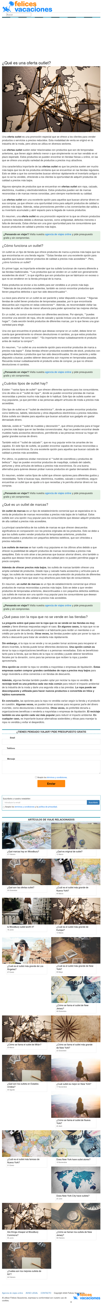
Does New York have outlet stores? (73, 1159)
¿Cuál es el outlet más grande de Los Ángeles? (25, 967)
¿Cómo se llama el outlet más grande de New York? (74, 1046)
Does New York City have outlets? (72, 1195)
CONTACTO (46, 1293)
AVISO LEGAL (32, 1293)
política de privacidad (48, 806)
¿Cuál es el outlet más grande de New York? (74, 967)
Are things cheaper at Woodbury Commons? (22, 1233)
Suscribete (93, 802)
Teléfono (11, 748)
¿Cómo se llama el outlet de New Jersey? (72, 1007)
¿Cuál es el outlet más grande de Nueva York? (72, 889)
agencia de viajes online (58, 234)
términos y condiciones (57, 777)
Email (12, 737)
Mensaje (11, 758)
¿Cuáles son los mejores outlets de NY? (24, 1272)
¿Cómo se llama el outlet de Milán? (24, 1044)
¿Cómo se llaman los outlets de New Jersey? (74, 1233)
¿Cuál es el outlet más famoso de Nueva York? (23, 1161)
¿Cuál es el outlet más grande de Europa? (72, 928)
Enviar (51, 784)
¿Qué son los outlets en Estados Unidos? (23, 1085)
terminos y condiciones (25, 806)
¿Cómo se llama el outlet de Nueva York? (73, 1121)
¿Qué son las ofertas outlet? (20, 887)
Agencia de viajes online (12, 1293)
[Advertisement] (51, 40)
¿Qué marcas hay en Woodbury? (23, 851)
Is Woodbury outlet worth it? (20, 926)
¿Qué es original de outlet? (69, 851)
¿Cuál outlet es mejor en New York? (73, 1083)
